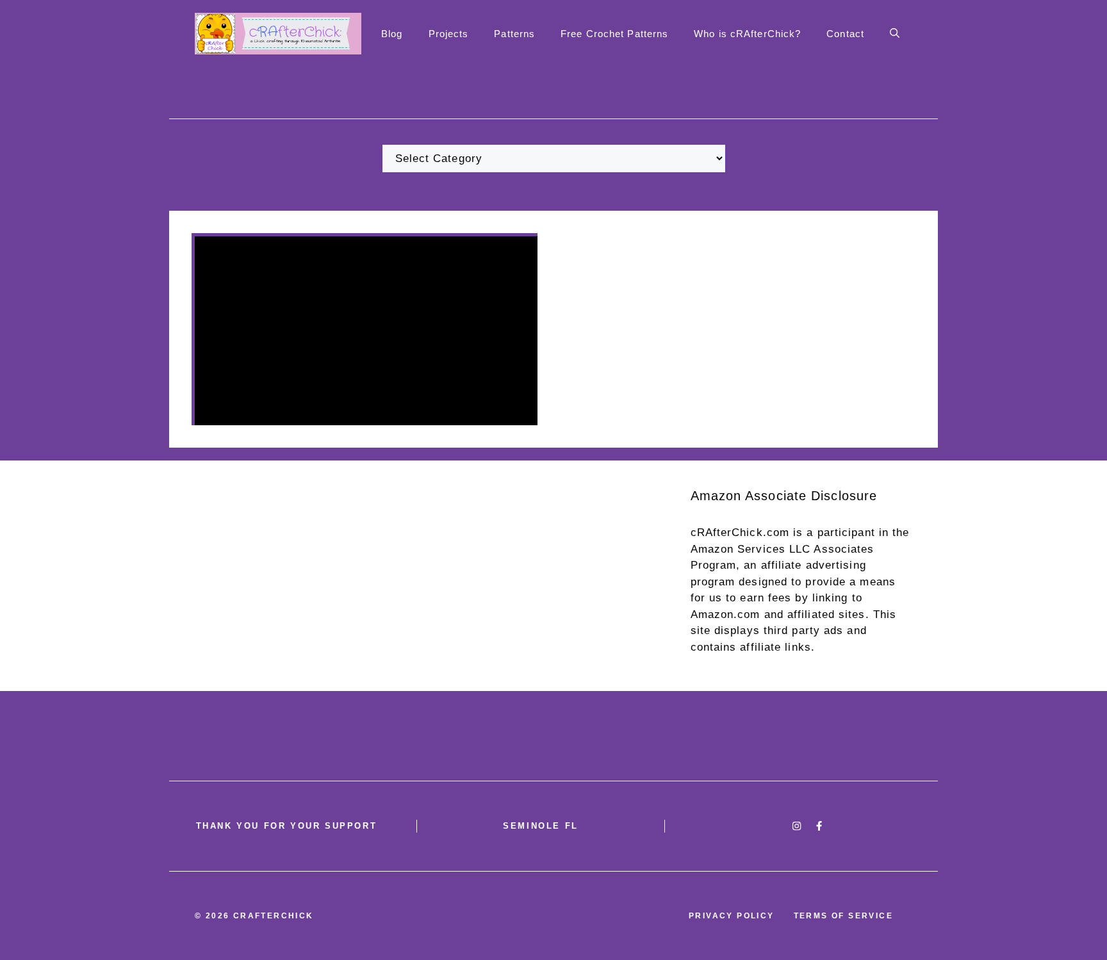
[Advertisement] (554, 575)
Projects (449, 33)
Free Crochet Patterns (614, 33)
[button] (894, 34)
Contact (845, 33)
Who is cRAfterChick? (747, 33)
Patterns (514, 33)
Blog (391, 33)
